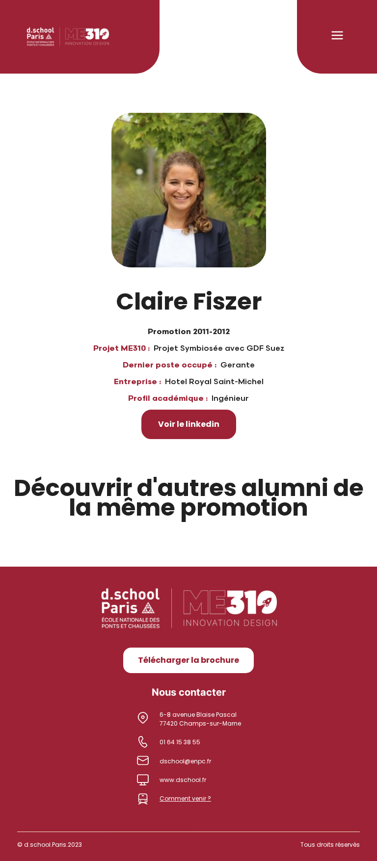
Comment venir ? (185, 798)
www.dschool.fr (183, 780)
